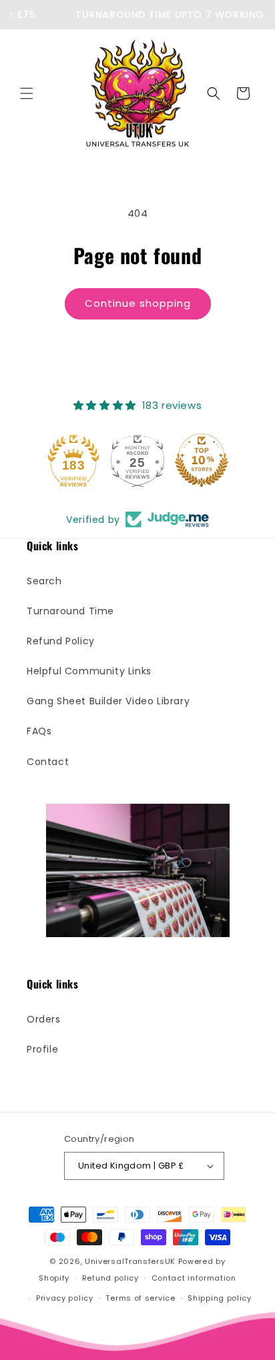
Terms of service (140, 1298)
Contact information (194, 1278)
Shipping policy (220, 1298)
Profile (42, 1049)
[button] (26, 93)
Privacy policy (64, 1298)
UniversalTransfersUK (130, 1261)
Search (44, 581)
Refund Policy (61, 641)
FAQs (39, 731)
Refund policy (110, 1278)
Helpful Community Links (89, 671)
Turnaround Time (70, 611)
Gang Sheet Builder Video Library (108, 701)
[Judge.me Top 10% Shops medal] (201, 460)
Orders (44, 1019)
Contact (48, 761)
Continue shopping (138, 303)
